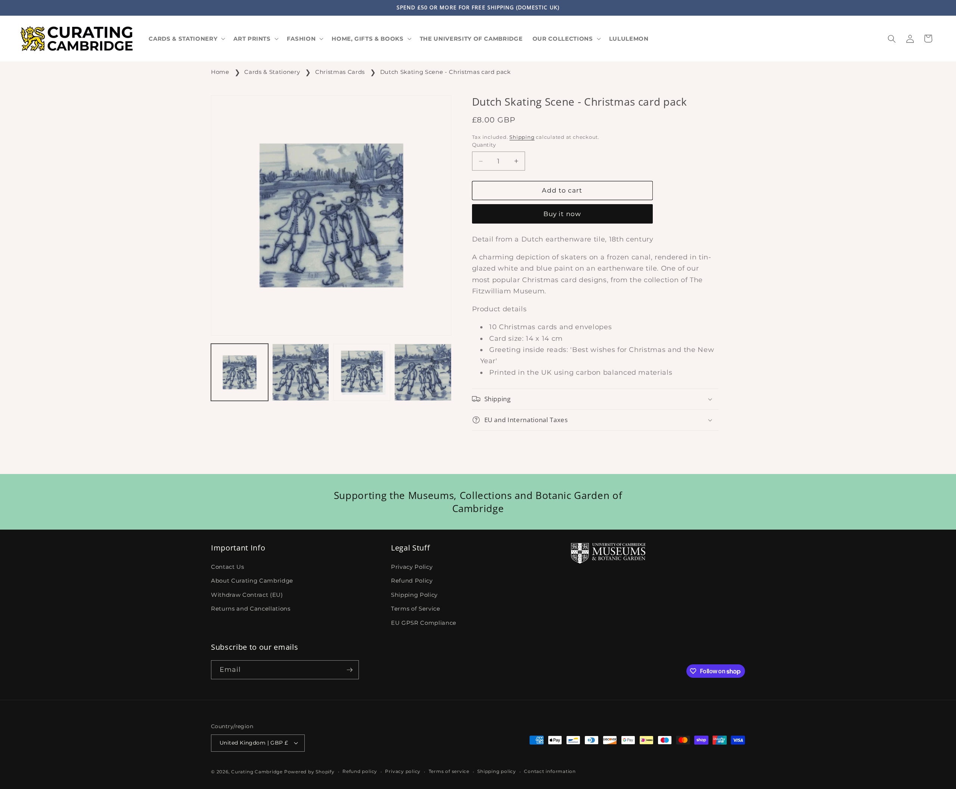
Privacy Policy (411, 566)
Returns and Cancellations (251, 608)
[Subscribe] (349, 670)
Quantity (484, 144)
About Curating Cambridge (252, 580)
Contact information (550, 771)
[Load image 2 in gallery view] (300, 372)
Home (220, 71)
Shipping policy (496, 771)
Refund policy (359, 771)
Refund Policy (412, 580)
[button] (186, 38)
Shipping (521, 137)
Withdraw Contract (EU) (247, 594)
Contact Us (227, 566)
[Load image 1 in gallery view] (239, 372)
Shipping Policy (414, 594)
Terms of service (449, 771)
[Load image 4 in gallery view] (422, 372)
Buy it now (562, 214)
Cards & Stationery (272, 71)
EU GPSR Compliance (423, 622)
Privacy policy (402, 771)
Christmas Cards (340, 71)
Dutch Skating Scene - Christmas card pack (445, 71)
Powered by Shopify (309, 771)
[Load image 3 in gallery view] (361, 372)
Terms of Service (415, 608)
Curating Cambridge (257, 771)
